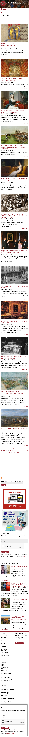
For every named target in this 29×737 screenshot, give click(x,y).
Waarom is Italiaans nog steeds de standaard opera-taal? (13, 79)
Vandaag (3, 633)
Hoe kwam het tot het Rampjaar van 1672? (14, 429)
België (2, 664)
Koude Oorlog (4, 695)
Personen (3, 646)
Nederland (3, 662)
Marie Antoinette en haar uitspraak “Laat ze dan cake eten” (14, 111)
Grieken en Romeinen (6, 688)
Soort (2, 18)
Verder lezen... (5, 581)
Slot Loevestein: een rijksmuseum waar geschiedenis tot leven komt (18, 618)
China (2, 668)
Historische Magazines (7, 698)
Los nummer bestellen (6, 701)
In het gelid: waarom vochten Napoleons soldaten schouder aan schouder (13, 147)
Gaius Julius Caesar (5, 652)
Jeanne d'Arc (4, 653)
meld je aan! (20, 643)
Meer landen (4, 670)
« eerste (14, 448)
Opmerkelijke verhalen (6, 682)
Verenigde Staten (5, 667)
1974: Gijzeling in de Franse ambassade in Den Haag (14, 286)
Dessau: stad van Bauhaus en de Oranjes (19, 567)
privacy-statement (10, 733)
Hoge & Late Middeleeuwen (7, 689)
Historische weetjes (5, 680)
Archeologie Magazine (6, 702)
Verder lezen (25, 57)
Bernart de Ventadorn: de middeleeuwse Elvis (10, 44)
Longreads (3, 642)
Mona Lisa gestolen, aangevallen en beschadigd (14, 322)
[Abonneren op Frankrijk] (14, 478)
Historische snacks (6, 673)
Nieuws (2, 639)
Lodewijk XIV (3, 657)
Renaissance (4, 691)
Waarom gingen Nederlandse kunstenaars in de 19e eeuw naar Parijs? (12, 393)
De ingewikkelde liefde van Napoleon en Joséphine (14, 179)
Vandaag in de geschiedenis (4, 636)
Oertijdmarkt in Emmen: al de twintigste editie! (19, 600)
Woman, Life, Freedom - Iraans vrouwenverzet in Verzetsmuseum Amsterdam (19, 584)
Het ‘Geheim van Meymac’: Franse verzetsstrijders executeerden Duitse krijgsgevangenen (14, 215)
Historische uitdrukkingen (7, 679)
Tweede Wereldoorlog (6, 694)
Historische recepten (6, 677)
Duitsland (3, 665)
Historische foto (4, 676)
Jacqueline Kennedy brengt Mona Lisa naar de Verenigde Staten (14, 251)
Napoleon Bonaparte (5, 655)
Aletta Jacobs (4, 649)
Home (2, 13)
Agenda (2, 640)
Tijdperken (4, 685)
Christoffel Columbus (6, 650)
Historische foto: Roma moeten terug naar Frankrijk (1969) (14, 357)
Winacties (3, 643)
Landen (7, 13)
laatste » (16, 452)
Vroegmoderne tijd (5, 692)
